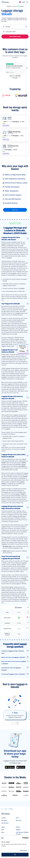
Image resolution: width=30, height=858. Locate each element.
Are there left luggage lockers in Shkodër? (13, 674)
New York (18, 820)
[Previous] (12, 723)
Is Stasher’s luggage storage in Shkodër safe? (12, 652)
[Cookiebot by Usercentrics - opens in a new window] (22, 838)
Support (18, 829)
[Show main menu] (27, 2)
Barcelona (4, 820)
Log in (23, 2)
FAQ (2, 829)
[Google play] (10, 767)
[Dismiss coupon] (28, 345)
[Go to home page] (5, 2)
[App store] (20, 767)
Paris (17, 818)
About (3, 827)
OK (15, 854)
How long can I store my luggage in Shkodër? (11, 669)
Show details (23, 850)
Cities (5, 809)
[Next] (17, 723)
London (3, 818)
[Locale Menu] (20, 2)
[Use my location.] (26, 27)
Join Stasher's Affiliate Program (22, 833)
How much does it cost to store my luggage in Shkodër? (13, 662)
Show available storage (15, 36)
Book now (15, 210)
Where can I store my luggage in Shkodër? (13, 657)
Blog (2, 832)
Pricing (18, 827)
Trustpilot (9, 257)
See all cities (5, 823)
